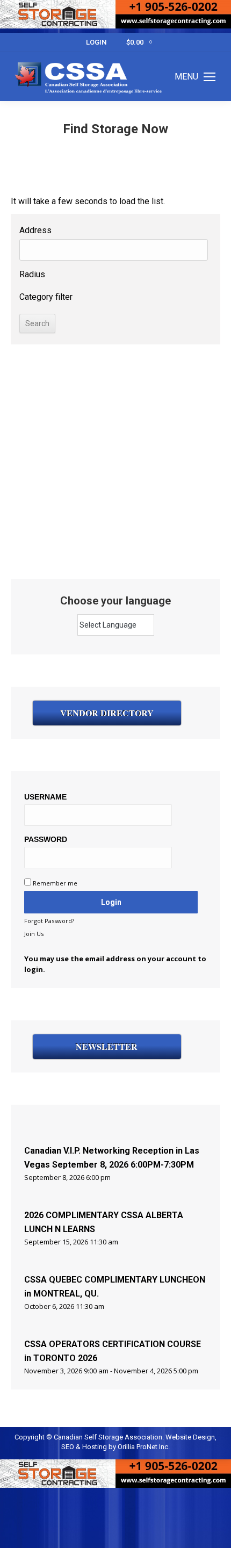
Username (45, 797)
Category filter (46, 297)
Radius (32, 274)
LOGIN (96, 42)
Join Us (34, 934)
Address (35, 230)
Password (45, 839)
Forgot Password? (49, 921)
